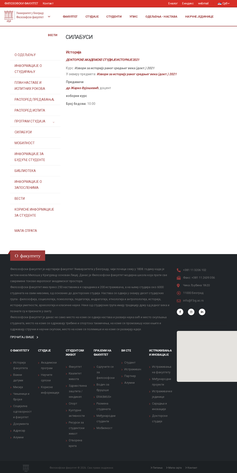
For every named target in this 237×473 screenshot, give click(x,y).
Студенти (114, 16)
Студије (92, 16)
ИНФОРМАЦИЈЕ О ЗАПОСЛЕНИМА (28, 185)
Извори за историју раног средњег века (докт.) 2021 (137, 74)
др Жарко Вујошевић (82, 88)
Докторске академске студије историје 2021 (102, 60)
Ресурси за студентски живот (76, 428)
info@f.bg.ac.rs (193, 300)
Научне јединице (199, 16)
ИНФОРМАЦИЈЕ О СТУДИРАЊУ (28, 69)
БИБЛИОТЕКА (25, 171)
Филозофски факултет (21, 3)
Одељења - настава (161, 16)
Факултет (70, 16)
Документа (21, 424)
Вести (52, 35)
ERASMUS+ (104, 396)
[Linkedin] (202, 312)
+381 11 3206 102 (194, 270)
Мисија (18, 387)
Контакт (48, 3)
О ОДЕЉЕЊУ (25, 55)
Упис (133, 16)
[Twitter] (191, 312)
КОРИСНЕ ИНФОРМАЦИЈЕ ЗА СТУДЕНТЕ (34, 212)
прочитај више (22, 337)
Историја (73, 52)
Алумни (18, 437)
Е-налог (173, 3)
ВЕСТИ (20, 198)
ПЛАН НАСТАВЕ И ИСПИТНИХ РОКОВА (30, 85)
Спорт (73, 403)
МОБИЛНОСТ (25, 143)
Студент (129, 362)
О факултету (19, 350)
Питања (157, 467)
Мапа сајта (175, 467)
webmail (203, 3)
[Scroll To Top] (229, 468)
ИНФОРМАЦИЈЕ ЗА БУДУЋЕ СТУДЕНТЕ (30, 157)
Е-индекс (187, 3)
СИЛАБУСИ (23, 132)
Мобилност (104, 428)
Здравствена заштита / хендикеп (78, 391)
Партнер (130, 376)
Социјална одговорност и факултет (22, 411)
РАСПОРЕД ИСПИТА (30, 110)
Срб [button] (225, 3)
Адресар (19, 430)
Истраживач (132, 369)
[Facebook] (180, 312)
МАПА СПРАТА (26, 231)
